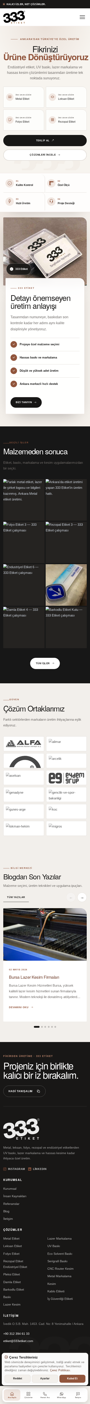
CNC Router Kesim (60, 1268)
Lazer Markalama (59, 1238)
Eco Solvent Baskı (59, 1253)
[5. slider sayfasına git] (52, 1027)
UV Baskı (53, 1246)
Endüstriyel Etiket (15, 1267)
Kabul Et (72, 1378)
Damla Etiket (12, 1282)
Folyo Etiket (11, 1253)
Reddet (17, 1378)
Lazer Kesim (12, 1304)
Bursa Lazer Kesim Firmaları (34, 977)
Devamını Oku (19, 1007)
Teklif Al (43, 140)
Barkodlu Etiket (13, 1289)
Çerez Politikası (60, 1370)
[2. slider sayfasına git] (42, 1027)
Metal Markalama (59, 1276)
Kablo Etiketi (55, 1291)
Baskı (7, 1297)
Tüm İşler (43, 663)
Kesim (51, 1284)
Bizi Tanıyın (24, 402)
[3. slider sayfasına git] (45, 1027)
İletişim (8, 1218)
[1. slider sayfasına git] (37, 1027)
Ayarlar (45, 1378)
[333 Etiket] (14, 17)
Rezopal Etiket (13, 1261)
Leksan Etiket (12, 1246)
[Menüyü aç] (82, 17)
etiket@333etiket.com (18, 1341)
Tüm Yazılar (16, 897)
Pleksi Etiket (11, 1274)
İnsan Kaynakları (14, 1196)
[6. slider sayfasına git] (55, 1027)
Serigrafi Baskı (57, 1261)
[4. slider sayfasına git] (49, 1027)
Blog (6, 1211)
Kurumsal (9, 1188)
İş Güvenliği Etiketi (60, 1298)
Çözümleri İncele (43, 154)
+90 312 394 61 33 (16, 1333)
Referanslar (11, 1204)
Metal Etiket (11, 1238)
